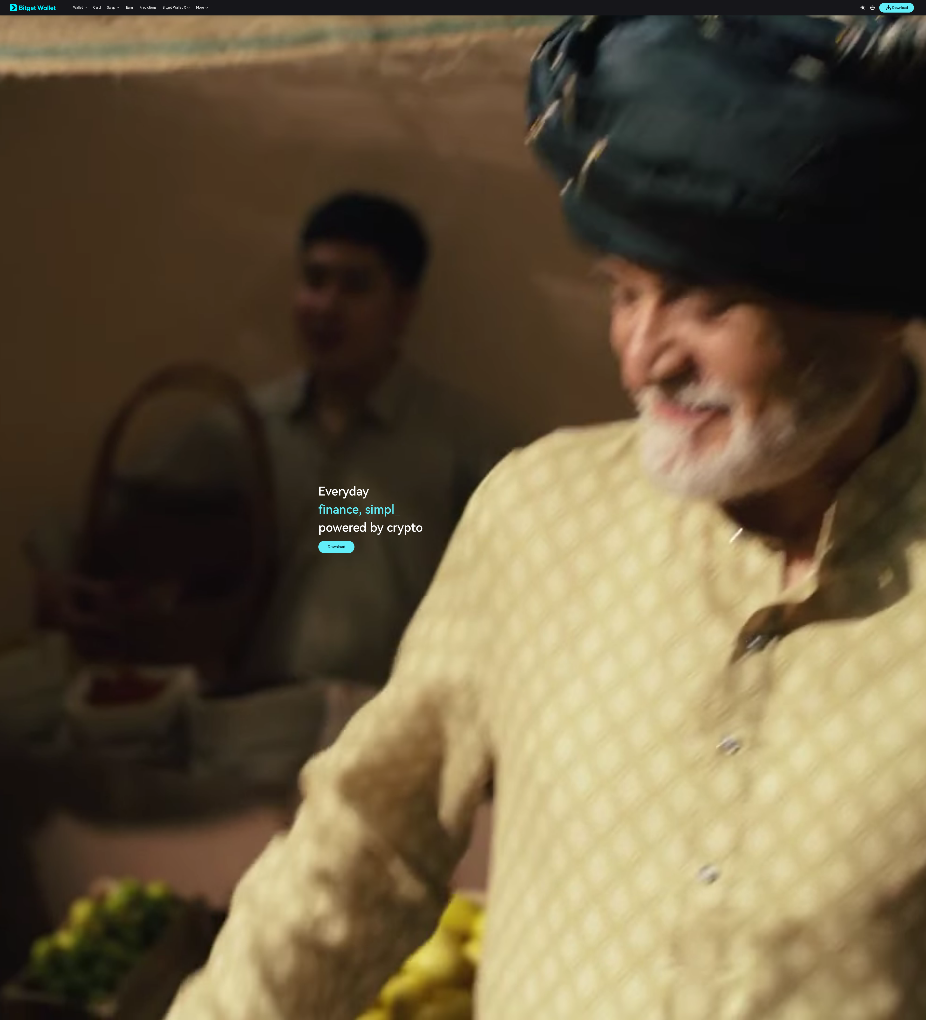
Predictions (148, 7)
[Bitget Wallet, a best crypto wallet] (39, 7)
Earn (129, 7)
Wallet (78, 7)
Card (97, 7)
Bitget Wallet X (174, 7)
